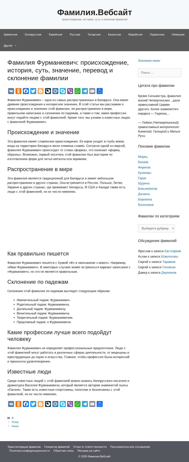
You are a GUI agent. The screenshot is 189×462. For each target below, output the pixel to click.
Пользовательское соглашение (130, 446)
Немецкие (178, 34)
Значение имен (149, 60)
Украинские (157, 34)
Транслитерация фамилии (24, 446)
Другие (8, 45)
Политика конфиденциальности (29, 450)
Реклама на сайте (89, 450)
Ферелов (144, 167)
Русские (75, 34)
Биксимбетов (147, 188)
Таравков (168, 262)
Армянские (11, 34)
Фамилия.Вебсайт (94, 12)
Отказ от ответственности (89, 446)
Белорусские (33, 34)
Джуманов (168, 272)
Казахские (114, 34)
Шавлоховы (169, 256)
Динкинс (144, 194)
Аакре (15, 426)
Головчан (169, 267)
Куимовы (144, 173)
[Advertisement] (69, 224)
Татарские (94, 34)
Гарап (142, 178)
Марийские (135, 34)
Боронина (145, 199)
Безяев (143, 162)
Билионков (146, 205)
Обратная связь (63, 450)
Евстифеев (173, 251)
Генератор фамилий (57, 446)
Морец (142, 156)
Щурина (144, 183)
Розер (15, 421)
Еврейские (55, 34)
